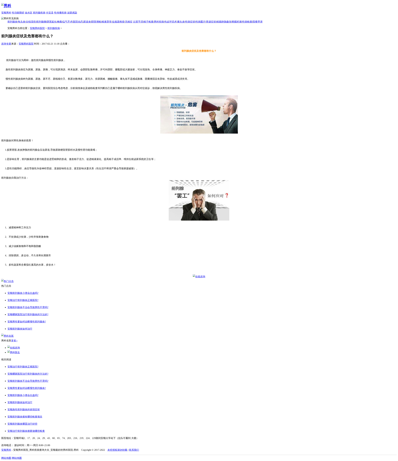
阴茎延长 (52, 21)
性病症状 (190, 21)
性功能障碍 (18, 12)
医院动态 (78, 21)
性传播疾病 (60, 12)
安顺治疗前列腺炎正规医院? (22, 300)
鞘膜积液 (237, 21)
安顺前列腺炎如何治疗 (19, 328)
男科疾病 (159, 21)
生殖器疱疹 (118, 21)
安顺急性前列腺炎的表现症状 (23, 409)
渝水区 (28, 12)
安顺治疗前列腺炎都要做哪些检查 (26, 431)
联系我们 (134, 450)
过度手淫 (138, 21)
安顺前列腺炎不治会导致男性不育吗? (27, 307)
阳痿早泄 (258, 21)
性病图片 (201, 21)
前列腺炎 (12, 21)
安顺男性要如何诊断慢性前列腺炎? (26, 321)
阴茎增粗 (96, 21)
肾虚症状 (211, 21)
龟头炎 (21, 21)
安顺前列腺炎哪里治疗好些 (22, 423)
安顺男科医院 (37, 28)
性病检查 (247, 21)
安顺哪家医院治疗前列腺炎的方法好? (27, 314)
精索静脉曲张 (223, 21)
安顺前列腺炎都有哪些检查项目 (24, 416)
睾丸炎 (181, 21)
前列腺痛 (41, 21)
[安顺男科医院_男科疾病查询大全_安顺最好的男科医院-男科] (6, 6)
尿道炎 (87, 21)
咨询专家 (6, 43)
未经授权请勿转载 (117, 450)
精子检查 (148, 21)
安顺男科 (6, 12)
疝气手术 (67, 21)
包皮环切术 (170, 21)
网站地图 (6, 458)
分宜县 (49, 12)
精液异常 (107, 21)
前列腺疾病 (39, 12)
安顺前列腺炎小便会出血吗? (22, 293)
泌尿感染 (72, 12)
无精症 (128, 21)
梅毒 (59, 21)
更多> (14, 340)
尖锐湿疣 (31, 21)
